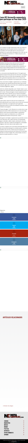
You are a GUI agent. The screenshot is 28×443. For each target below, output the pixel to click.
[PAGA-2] (14, 187)
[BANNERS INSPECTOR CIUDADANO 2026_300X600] (14, 250)
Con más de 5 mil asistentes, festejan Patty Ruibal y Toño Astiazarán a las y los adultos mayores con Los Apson (12, 385)
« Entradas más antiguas (8, 405)
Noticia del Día (17, 23)
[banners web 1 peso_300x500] (14, 138)
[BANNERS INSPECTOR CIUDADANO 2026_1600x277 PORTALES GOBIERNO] (14, 13)
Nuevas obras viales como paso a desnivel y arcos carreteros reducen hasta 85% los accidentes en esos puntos (14, 329)
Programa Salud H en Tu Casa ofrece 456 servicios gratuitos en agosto (13, 356)
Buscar (23, 7)
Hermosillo (16, 22)
